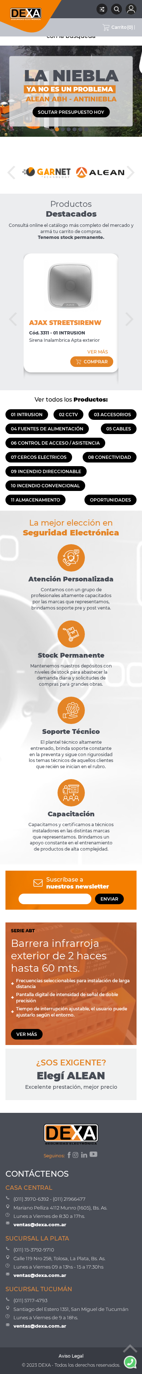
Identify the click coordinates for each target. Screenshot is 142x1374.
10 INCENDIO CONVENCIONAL (45, 485)
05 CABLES (118, 428)
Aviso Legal (71, 1356)
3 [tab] (68, 127)
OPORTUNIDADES (110, 500)
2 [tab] (62, 127)
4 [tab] (74, 127)
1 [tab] (56, 127)
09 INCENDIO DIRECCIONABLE (46, 471)
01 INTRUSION (27, 414)
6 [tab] (85, 127)
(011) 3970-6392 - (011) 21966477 (49, 1199)
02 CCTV (68, 414)
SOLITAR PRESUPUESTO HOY (71, 112)
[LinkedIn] (84, 1156)
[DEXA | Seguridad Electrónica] (31, 16)
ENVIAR (109, 899)
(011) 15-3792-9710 (33, 1250)
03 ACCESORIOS (112, 414)
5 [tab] (80, 127)
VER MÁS (97, 352)
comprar (96, 361)
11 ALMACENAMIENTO (35, 500)
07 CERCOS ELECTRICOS (39, 457)
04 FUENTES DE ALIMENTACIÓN (47, 428)
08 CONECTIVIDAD (109, 457)
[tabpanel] (71, 91)
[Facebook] (69, 1156)
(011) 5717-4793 (30, 1300)
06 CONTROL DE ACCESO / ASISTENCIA (55, 443)
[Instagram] (76, 1156)
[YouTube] (94, 1156)
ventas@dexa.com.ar (39, 1224)
